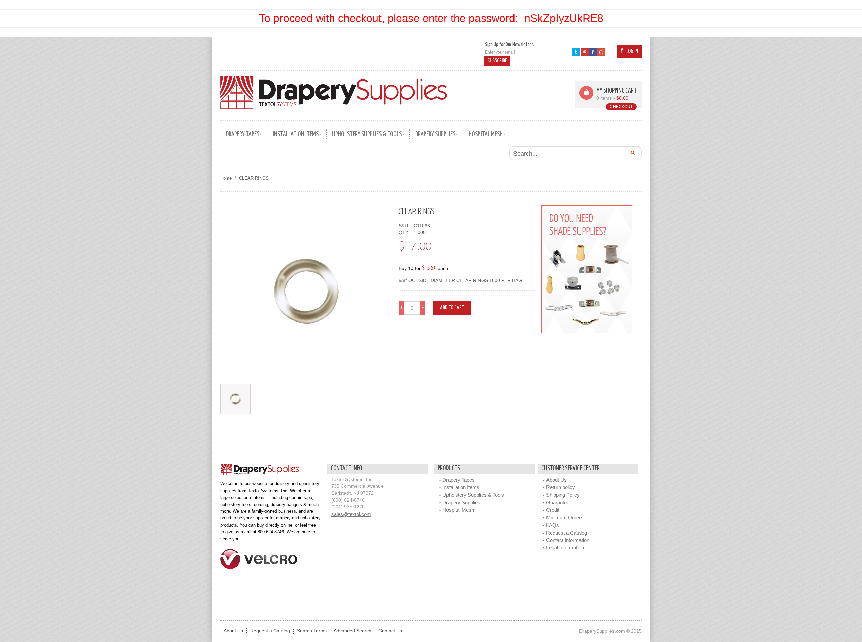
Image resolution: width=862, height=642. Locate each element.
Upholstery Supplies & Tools (473, 495)
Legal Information (565, 547)
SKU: (405, 225)
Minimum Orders (565, 517)
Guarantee (557, 502)
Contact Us (390, 630)
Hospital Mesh (458, 510)
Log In (632, 51)
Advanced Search (352, 630)
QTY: (405, 232)
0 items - (612, 98)
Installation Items (460, 487)
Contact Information (567, 540)
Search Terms (312, 630)
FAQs (552, 525)
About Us (556, 480)
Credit (552, 510)
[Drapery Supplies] (333, 92)
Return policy (560, 487)
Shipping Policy (563, 495)
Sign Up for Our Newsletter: (509, 44)
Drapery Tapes (458, 480)
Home (226, 178)
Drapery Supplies (461, 502)
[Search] (632, 152)
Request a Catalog (566, 533)
